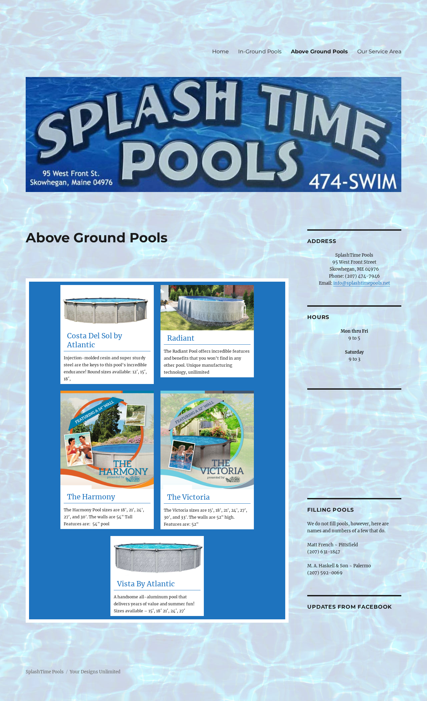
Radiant (180, 338)
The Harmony (91, 496)
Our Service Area (379, 51)
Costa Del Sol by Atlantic (94, 340)
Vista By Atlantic (146, 583)
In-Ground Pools (260, 51)
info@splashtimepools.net (361, 283)
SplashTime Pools (45, 672)
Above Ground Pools (319, 51)
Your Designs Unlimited (95, 672)
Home (220, 51)
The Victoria (188, 497)
